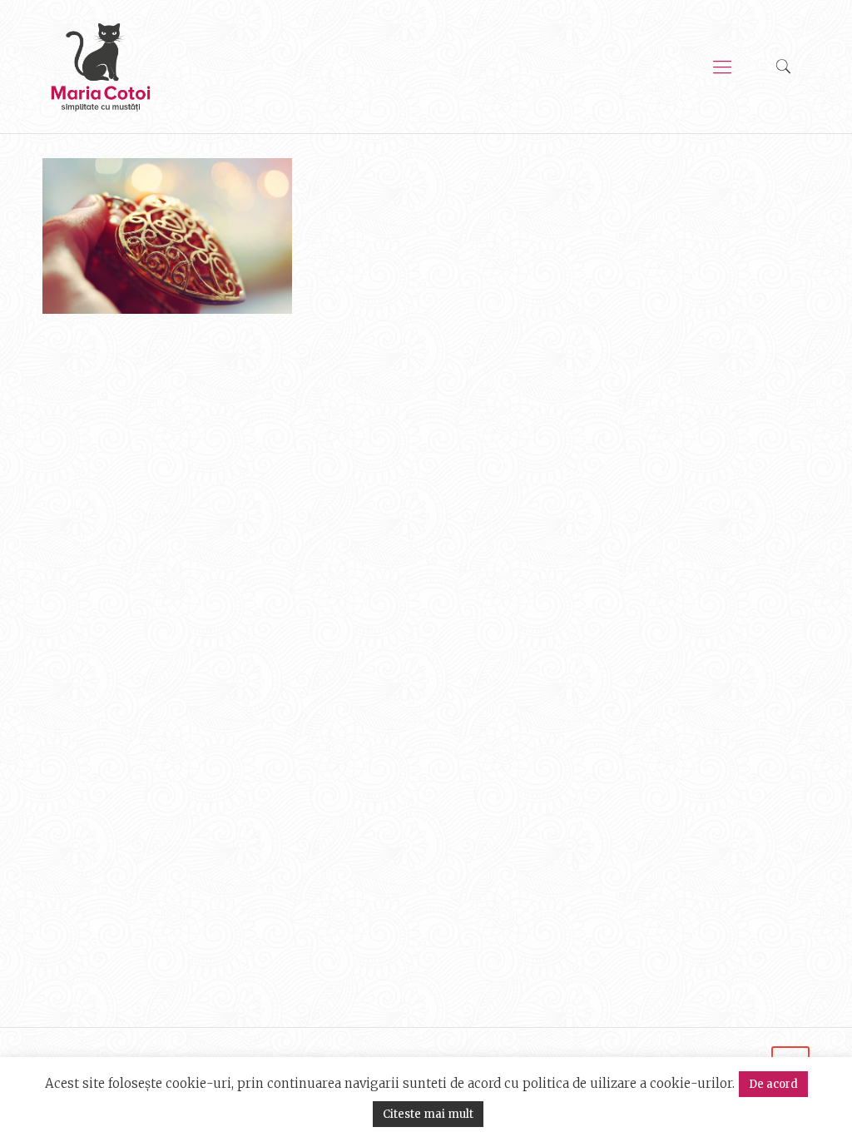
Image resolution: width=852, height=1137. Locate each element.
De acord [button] (773, 1084)
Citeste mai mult (428, 1114)
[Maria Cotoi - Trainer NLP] (100, 66)
